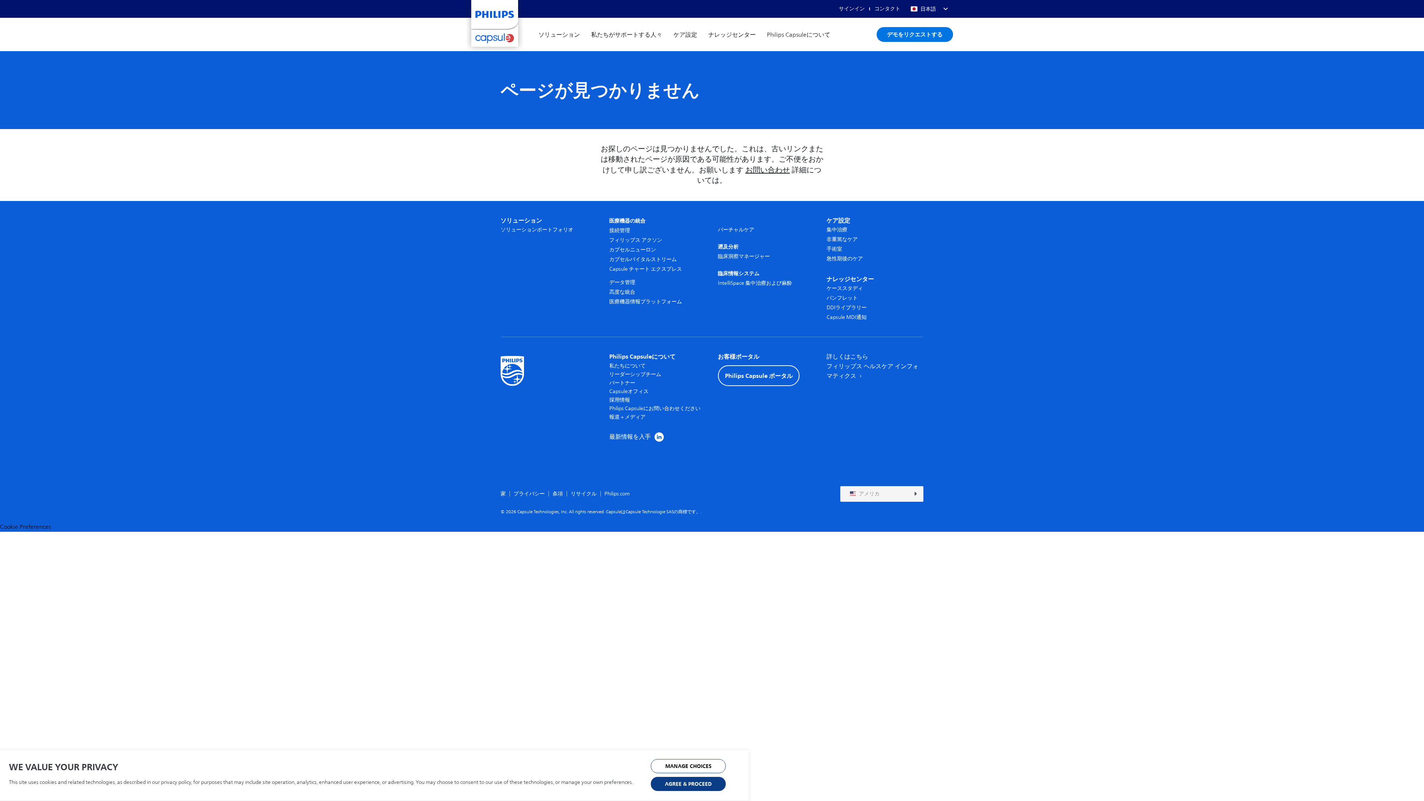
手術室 (834, 249)
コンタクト (887, 8)
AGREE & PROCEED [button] (688, 784)
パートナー (622, 383)
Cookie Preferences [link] (25, 527)
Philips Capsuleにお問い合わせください (655, 408)
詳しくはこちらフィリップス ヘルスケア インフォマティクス (873, 366)
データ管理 (622, 282)
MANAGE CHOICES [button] (688, 766)
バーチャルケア (736, 229)
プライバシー (529, 494)
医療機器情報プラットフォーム (645, 301)
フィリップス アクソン (635, 240)
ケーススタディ (845, 288)
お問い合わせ (767, 170)
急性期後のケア (845, 258)
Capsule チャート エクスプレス (645, 269)
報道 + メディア (627, 417)
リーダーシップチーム (635, 374)
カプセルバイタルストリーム (643, 259)
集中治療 (837, 229)
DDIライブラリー (847, 307)
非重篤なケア (842, 239)
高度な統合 (622, 292)
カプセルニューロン (632, 249)
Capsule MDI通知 (847, 317)
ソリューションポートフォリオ (537, 229)
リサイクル (584, 494)
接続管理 (619, 230)
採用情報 (619, 400)
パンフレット (842, 298)
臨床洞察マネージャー (744, 256)
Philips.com (617, 494)
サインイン (852, 8)
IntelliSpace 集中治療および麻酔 (755, 283)
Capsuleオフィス (629, 391)
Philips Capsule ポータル (759, 375)
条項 (558, 494)
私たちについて (627, 366)
